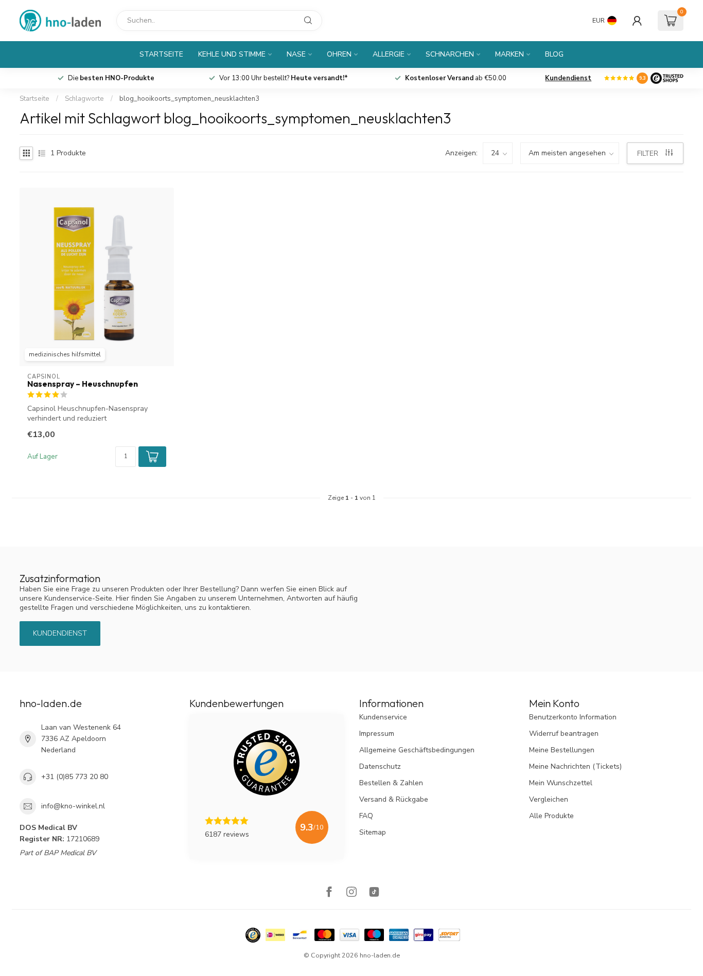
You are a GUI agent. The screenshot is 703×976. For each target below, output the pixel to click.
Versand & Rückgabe (393, 799)
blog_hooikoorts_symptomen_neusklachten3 (189, 98)
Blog (554, 54)
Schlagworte (84, 98)
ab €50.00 (455, 78)
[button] (152, 456)
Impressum (376, 733)
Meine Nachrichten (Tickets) (575, 766)
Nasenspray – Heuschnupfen (82, 384)
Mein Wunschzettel (560, 783)
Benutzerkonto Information (573, 717)
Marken (509, 54)
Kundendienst (568, 78)
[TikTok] (374, 893)
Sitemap (372, 832)
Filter (648, 153)
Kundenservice (383, 717)
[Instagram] (351, 893)
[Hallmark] (253, 935)
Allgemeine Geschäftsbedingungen (416, 750)
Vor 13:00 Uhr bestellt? (283, 78)
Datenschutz (380, 766)
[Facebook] (329, 893)
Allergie (389, 54)
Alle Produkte (551, 816)
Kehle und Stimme (232, 54)
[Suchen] (308, 20)
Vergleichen (548, 799)
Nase (296, 54)
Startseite (161, 54)
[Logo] (667, 78)
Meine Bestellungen (561, 750)
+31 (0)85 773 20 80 (74, 777)
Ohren (339, 54)
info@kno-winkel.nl (73, 806)
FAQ (366, 816)
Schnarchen (450, 54)
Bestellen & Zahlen (391, 783)
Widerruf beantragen (564, 733)
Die (111, 78)
